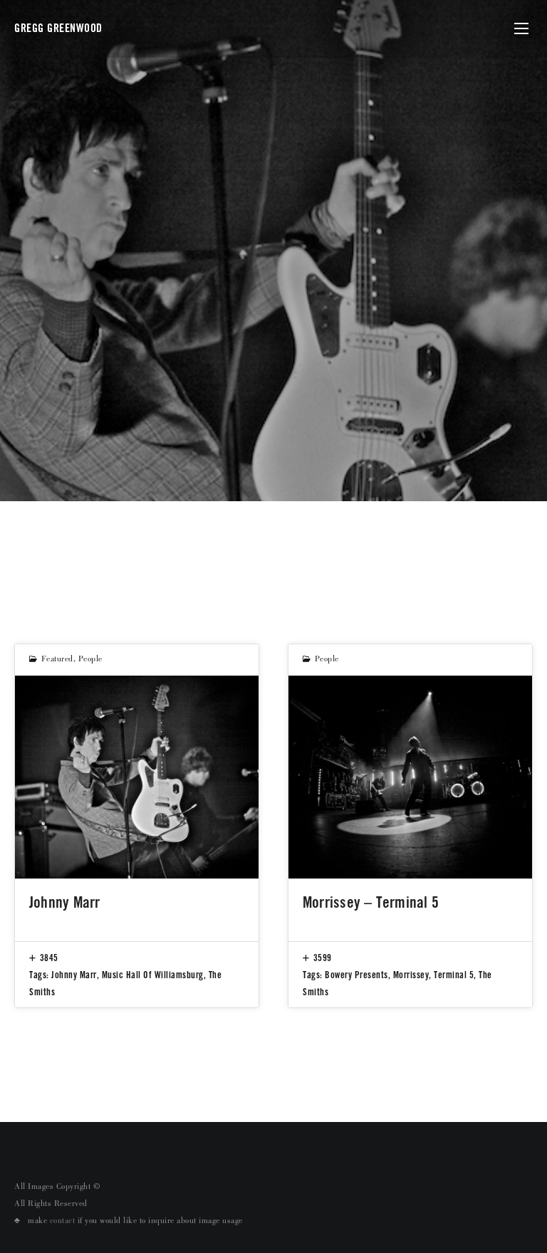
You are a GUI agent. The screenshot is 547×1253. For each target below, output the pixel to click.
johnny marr (74, 974)
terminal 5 (454, 974)
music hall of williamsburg (153, 974)
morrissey (411, 974)
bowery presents (356, 974)
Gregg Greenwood (58, 28)
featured (57, 660)
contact (62, 1221)
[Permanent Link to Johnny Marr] (137, 777)
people (90, 660)
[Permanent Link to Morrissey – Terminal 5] (410, 777)
